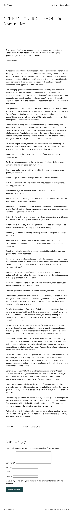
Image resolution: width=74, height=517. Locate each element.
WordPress (66, 509)
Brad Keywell (9, 5)
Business (33, 427)
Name (9, 467)
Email (8, 472)
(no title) (54, 5)
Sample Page (65, 5)
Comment (10, 463)
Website (9, 476)
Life (38, 427)
